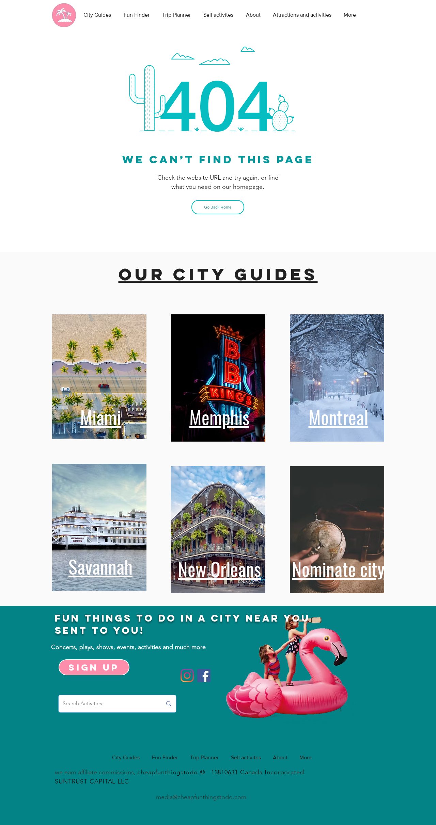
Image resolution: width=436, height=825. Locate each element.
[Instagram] (187, 675)
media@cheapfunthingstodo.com (201, 797)
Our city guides (218, 274)
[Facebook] (204, 675)
